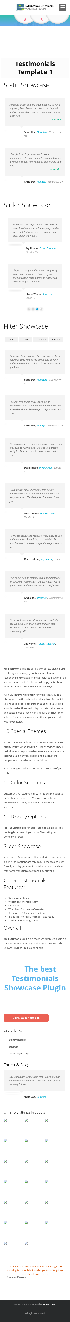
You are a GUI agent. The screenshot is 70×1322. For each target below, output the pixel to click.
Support (13, 1046)
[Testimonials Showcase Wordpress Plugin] (13, 1127)
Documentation (18, 1039)
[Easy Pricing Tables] (13, 1148)
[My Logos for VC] (33, 1250)
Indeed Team (50, 1304)
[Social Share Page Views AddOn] (13, 1230)
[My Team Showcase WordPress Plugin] (13, 1250)
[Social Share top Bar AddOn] (33, 1168)
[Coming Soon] (33, 1230)
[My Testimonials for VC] (13, 1209)
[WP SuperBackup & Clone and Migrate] (33, 1209)
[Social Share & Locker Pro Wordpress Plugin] (54, 1168)
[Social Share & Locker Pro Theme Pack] (13, 1168)
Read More (56, 119)
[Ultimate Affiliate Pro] (54, 1209)
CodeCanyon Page (19, 1053)
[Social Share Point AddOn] (33, 1148)
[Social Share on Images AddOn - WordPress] (54, 1127)
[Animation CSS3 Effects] (33, 1127)
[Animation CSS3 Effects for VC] (33, 1189)
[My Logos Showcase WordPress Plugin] (54, 1189)
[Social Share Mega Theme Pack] (54, 1148)
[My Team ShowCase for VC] (13, 1189)
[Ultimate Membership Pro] (54, 1230)
